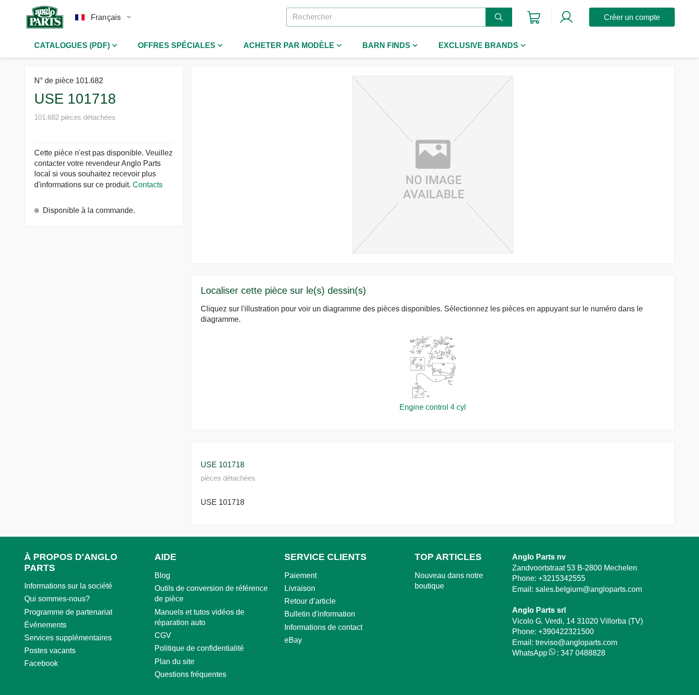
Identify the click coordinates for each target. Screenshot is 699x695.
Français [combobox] (106, 17)
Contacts (148, 185)
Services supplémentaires (68, 638)
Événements (45, 625)
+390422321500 (566, 631)
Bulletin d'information (319, 614)
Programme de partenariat (68, 612)
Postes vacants (50, 651)
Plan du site (174, 661)
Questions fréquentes (190, 674)
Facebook (41, 663)
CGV (163, 635)
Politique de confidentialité (199, 648)
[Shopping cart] (533, 17)
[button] (432, 164)
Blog (162, 575)
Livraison (299, 588)
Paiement (300, 575)
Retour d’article (310, 601)
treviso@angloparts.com (576, 642)
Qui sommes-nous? (57, 599)
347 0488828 (583, 653)
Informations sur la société (68, 586)
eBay (293, 640)
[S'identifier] (566, 17)
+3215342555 (561, 578)
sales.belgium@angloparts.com (588, 589)
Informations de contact (323, 627)
